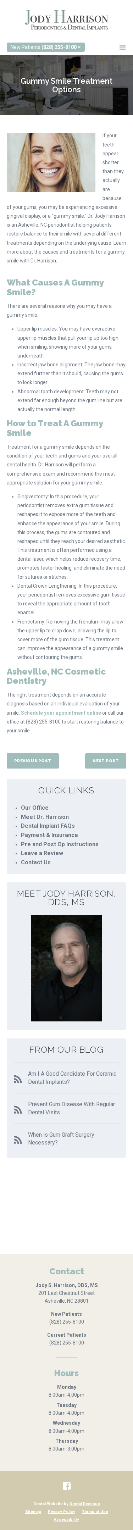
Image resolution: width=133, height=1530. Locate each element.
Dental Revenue (85, 1504)
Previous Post (32, 761)
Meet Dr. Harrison (45, 817)
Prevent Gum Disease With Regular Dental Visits (71, 1108)
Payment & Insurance (49, 835)
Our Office (35, 807)
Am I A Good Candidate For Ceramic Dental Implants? (72, 1077)
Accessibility (66, 1519)
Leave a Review (42, 853)
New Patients (44, 47)
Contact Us (36, 862)
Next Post (106, 761)
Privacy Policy (61, 1511)
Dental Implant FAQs (48, 825)
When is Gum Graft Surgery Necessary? (61, 1138)
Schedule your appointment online (61, 713)
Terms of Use (95, 1511)
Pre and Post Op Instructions (60, 844)
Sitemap (33, 1511)
